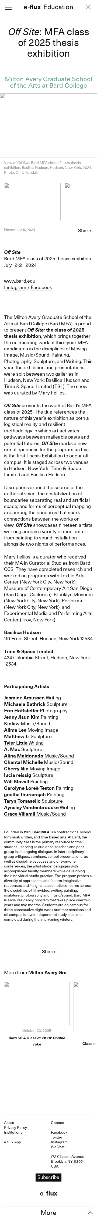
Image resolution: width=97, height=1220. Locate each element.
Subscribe (48, 624)
